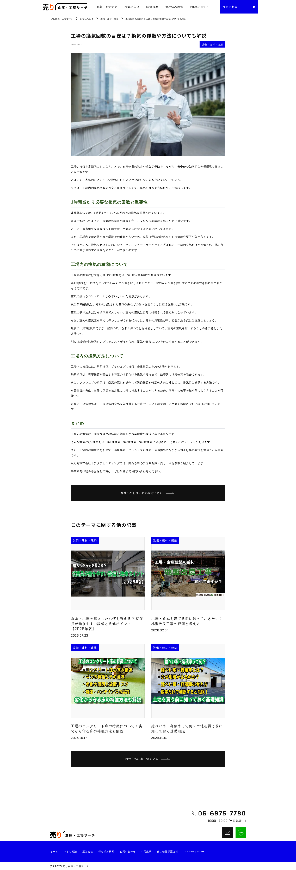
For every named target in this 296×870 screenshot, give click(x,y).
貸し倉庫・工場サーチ (62, 18)
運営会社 (87, 851)
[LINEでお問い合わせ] (241, 832)
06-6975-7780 (222, 813)
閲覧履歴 (152, 6)
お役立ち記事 (87, 18)
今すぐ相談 (70, 851)
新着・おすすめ (107, 6)
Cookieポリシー (194, 851)
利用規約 (146, 851)
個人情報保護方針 (167, 851)
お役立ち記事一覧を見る (141, 758)
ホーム (54, 851)
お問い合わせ (199, 6)
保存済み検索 (174, 6)
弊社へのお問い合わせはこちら (142, 492)
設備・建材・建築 (110, 18)
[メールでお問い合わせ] (227, 832)
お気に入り (131, 6)
